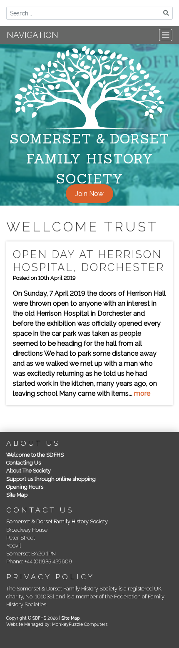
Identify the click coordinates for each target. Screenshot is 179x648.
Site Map (16, 495)
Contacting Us (23, 463)
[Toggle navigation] (165, 35)
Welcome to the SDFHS (35, 455)
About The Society (28, 470)
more (142, 393)
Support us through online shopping (51, 479)
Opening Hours (24, 487)
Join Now (89, 194)
